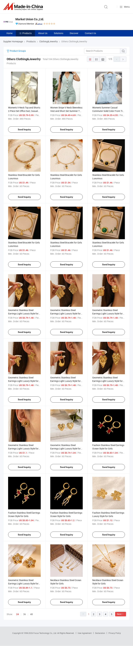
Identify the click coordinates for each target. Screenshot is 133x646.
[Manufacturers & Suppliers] (23, 6)
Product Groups (17, 50)
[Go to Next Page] (123, 59)
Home (9, 33)
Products (27, 33)
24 (17, 614)
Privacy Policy (115, 633)
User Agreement (85, 633)
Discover (74, 33)
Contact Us (90, 33)
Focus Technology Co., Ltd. (45, 633)
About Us (42, 33)
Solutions (58, 33)
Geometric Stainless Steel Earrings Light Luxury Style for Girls (23, 313)
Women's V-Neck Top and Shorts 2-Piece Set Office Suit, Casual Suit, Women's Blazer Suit (24, 111)
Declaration (100, 633)
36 (24, 614)
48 (31, 614)
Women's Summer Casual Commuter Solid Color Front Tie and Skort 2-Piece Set (108, 111)
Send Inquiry (24, 129)
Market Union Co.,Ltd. (29, 19)
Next (119, 614)
